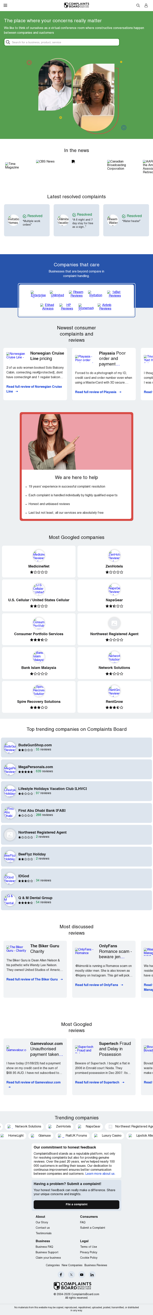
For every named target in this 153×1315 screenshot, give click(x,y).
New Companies (72, 1265)
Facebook (61, 1274)
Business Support (47, 1252)
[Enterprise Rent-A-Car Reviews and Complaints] (38, 294)
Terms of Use (88, 1247)
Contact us (43, 1228)
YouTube (81, 1274)
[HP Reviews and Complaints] (67, 307)
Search (138, 5)
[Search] (64, 42)
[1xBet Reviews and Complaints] (114, 294)
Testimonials (44, 1233)
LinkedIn (92, 1274)
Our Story (42, 1222)
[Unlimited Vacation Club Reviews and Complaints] (57, 294)
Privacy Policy (88, 1252)
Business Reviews (95, 1265)
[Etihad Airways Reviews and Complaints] (47, 307)
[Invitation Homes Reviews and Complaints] (95, 294)
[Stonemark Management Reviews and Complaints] (86, 307)
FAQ (82, 1222)
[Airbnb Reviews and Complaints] (105, 307)
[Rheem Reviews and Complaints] (76, 294)
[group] (41, 220)
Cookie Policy (88, 1258)
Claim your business (48, 1258)
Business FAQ (44, 1247)
